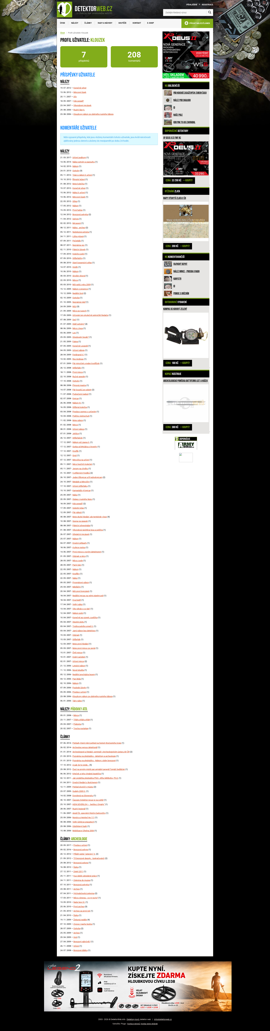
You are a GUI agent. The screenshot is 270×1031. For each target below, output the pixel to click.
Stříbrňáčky (77, 258)
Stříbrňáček (77, 438)
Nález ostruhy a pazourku (83, 162)
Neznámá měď (78, 302)
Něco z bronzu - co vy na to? (85, 898)
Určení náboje (78, 350)
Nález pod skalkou (182, 100)
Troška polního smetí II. (82, 626)
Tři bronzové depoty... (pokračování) (89, 858)
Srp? (74, 319)
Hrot (75, 937)
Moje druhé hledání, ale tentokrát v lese (89, 517)
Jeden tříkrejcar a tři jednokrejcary (87, 477)
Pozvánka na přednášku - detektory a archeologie (94, 756)
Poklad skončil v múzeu (82, 787)
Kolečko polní (78, 254)
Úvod (62, 23)
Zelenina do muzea (81, 880)
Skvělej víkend (78, 276)
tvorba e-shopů (133, 1024)
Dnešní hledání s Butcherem (84, 782)
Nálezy (74, 23)
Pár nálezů (77, 512)
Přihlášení (191, 5)
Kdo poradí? (78, 101)
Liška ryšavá (78, 236)
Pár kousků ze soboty (81, 390)
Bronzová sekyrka (80, 214)
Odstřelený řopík (79, 826)
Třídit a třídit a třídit (81, 720)
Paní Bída (76, 679)
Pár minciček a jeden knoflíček (86, 363)
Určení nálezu (78, 429)
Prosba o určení (79, 692)
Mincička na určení (80, 460)
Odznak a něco (79, 556)
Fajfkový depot (180, 264)
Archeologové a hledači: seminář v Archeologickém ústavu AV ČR (101, 752)
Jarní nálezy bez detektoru (83, 630)
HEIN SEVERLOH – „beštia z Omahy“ (88, 804)
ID (174, 107)
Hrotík (75, 267)
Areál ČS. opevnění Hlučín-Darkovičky (88, 813)
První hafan (77, 210)
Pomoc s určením (181, 293)
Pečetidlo (76, 241)
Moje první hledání (80, 644)
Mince (75, 280)
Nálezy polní (77, 613)
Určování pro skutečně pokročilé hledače (90, 315)
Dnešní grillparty (79, 543)
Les (74, 333)
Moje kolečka (78, 184)
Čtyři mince (77, 652)
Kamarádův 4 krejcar (81, 490)
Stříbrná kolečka (79, 407)
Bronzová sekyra (80, 849)
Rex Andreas (78, 359)
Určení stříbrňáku (80, 486)
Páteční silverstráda (81, 525)
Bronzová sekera (80, 863)
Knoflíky (76, 574)
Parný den (76, 565)
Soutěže (122, 23)
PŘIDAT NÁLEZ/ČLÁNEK (199, 23)
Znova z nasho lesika (82, 924)
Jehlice (75, 433)
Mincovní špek (79, 92)
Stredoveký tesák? (80, 337)
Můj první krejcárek (80, 591)
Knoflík (75, 451)
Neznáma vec (78, 245)
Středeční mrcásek (80, 534)
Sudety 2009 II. (79, 791)
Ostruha (76, 298)
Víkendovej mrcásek (82, 105)
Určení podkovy (79, 157)
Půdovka (77, 724)
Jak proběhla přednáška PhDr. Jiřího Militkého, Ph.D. (95, 778)
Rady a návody (105, 23)
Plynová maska (79, 385)
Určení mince (78, 661)
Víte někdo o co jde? (81, 609)
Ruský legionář (78, 809)
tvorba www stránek (149, 1024)
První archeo (78, 906)
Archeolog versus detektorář (84, 747)
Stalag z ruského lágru (82, 499)
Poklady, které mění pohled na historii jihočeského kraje (96, 743)
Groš (74, 455)
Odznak (75, 635)
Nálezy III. (76, 403)
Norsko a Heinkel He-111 (83, 817)
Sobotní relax (78, 508)
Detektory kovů (133, 1019)
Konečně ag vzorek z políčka (85, 617)
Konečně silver (79, 88)
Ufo (75, 96)
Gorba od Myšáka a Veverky (84, 446)
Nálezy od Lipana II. (81, 442)
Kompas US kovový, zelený (175, 309)
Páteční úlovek (78, 249)
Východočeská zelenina (83, 893)
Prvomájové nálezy (80, 582)
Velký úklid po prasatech (83, 822)
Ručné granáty (78, 376)
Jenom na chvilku (80, 468)
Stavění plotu (78, 622)
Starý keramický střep (82, 262)
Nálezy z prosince (80, 289)
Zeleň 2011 (78, 871)
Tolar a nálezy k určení (82, 175)
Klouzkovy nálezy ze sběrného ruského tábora (93, 114)
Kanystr (177, 278)
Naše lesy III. (79, 902)
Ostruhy (75, 170)
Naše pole (178, 115)
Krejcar (75, 398)
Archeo (76, 889)
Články (88, 23)
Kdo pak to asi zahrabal (184, 122)
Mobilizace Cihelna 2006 (83, 830)
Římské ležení (78, 179)
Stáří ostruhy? (78, 324)
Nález (75, 495)
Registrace (207, 5)
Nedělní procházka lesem (83, 674)
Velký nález (77, 604)
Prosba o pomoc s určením (84, 411)
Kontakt (137, 23)
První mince (77, 372)
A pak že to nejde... (80, 765)
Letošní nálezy (78, 666)
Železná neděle (80, 919)
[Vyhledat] (209, 12)
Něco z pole (77, 560)
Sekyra (75, 219)
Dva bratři (76, 600)
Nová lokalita (78, 670)
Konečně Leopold (80, 346)
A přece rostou (78, 547)
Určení (76, 946)
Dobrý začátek (78, 657)
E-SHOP (150, 23)
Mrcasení (76, 223)
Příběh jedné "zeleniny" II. (84, 854)
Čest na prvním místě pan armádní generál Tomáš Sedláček (98, 769)
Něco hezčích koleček (82, 464)
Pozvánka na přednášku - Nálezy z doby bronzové (94, 760)
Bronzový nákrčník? (81, 941)
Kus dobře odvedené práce (85, 876)
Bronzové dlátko (80, 950)
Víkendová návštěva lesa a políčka (87, 530)
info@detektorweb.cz (163, 1019)
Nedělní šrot (77, 293)
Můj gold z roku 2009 (81, 284)
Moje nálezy (77, 420)
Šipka (75, 867)
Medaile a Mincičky (81, 482)
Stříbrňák (76, 639)
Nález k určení (78, 192)
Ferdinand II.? (78, 354)
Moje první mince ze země (83, 648)
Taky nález (77, 701)
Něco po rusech (79, 311)
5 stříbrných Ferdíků (81, 473)
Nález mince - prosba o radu (186, 271)
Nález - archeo (78, 227)
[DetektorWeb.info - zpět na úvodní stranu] (86, 9)
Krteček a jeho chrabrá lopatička (86, 774)
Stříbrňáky (76, 368)
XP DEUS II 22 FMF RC (172, 137)
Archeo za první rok (81, 911)
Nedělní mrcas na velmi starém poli (87, 595)
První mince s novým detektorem (86, 552)
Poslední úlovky (79, 687)
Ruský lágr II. (79, 110)
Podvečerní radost (80, 394)
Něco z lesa (77, 328)
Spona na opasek (80, 521)
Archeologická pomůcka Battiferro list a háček (185, 380)
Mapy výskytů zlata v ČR (174, 198)
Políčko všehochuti (80, 416)
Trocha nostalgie (80, 728)
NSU (74, 306)
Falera (75, 341)
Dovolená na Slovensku (82, 795)
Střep (74, 201)
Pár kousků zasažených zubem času (190, 93)
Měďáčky (76, 587)
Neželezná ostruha (80, 232)
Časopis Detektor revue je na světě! (88, 800)
